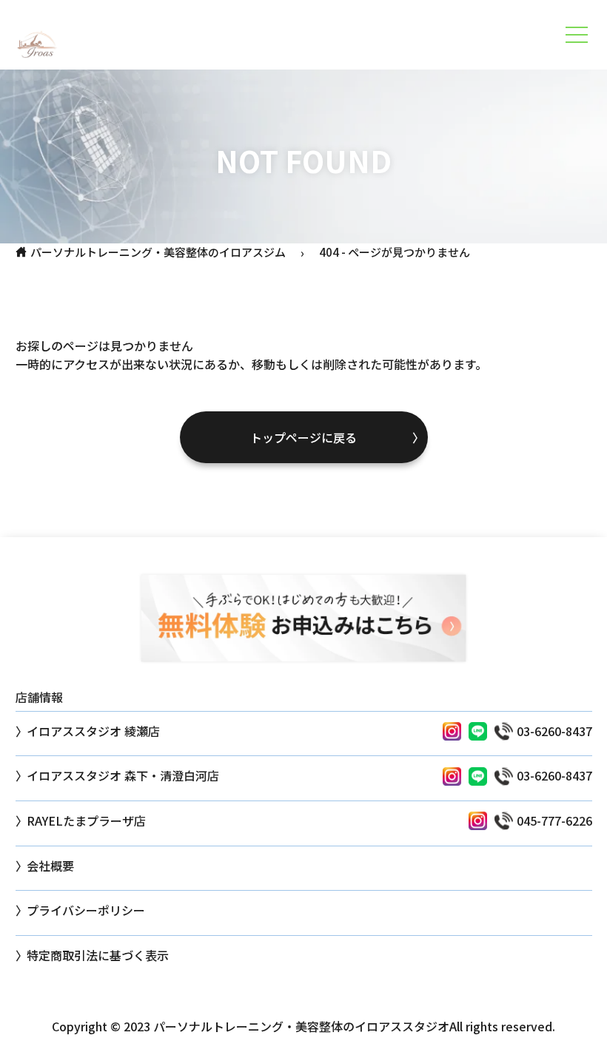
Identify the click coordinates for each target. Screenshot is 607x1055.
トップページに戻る (303, 437)
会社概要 (50, 865)
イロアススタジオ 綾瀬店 (93, 731)
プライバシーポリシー (86, 910)
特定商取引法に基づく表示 (98, 955)
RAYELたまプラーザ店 (86, 820)
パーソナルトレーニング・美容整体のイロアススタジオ (301, 1026)
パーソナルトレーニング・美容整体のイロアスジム (158, 252)
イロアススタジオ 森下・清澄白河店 (123, 775)
